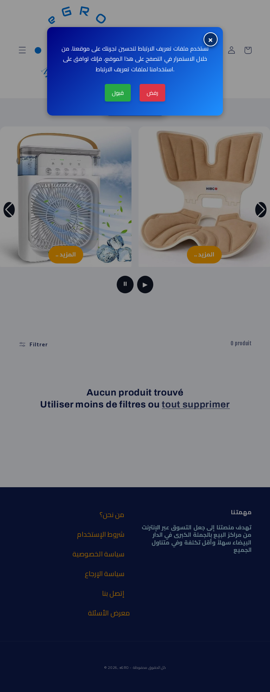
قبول (118, 92)
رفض (152, 92)
